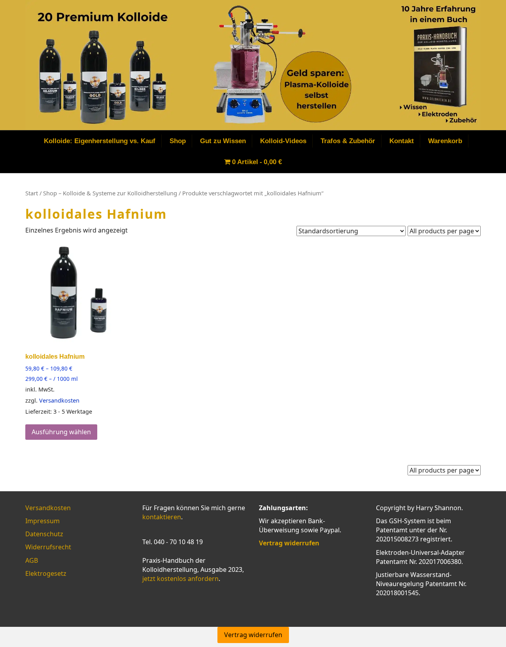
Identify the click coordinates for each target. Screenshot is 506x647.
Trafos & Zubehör (348, 141)
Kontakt (401, 141)
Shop (178, 141)
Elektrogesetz (45, 573)
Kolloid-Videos (283, 141)
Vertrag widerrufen (253, 634)
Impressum (42, 520)
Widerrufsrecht (48, 547)
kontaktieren (161, 517)
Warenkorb (445, 141)
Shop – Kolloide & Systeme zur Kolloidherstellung (110, 193)
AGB (31, 560)
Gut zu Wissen (223, 141)
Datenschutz (44, 534)
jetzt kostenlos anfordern (180, 578)
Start (31, 193)
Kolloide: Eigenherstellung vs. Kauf (99, 141)
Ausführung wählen (61, 432)
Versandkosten (59, 400)
